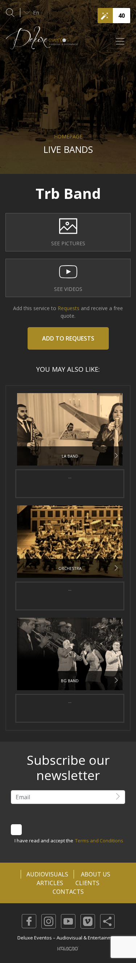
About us (95, 874)
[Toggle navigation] (120, 41)
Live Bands (68, 149)
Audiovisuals (47, 874)
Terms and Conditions (99, 840)
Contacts (68, 892)
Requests (67, 308)
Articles (50, 883)
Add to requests (68, 338)
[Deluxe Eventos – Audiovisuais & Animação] (42, 41)
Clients (87, 883)
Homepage (68, 136)
